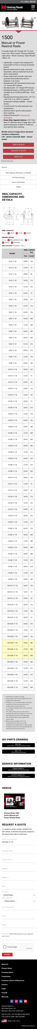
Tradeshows (6, 976)
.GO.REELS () (21, 1014)
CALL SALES (29, 2)
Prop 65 (4, 993)
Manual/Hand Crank (16, 240)
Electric (7, 242)
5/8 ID (29, 233)
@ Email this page (7, 161)
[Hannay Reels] (12, 9)
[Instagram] (16, 1001)
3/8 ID (12, 233)
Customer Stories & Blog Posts (13, 980)
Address (5, 868)
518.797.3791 (6, 1014)
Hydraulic (17, 242)
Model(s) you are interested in (9, 839)
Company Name (7, 851)
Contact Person (7, 859)
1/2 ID (20, 233)
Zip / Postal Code (8, 907)
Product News (7, 968)
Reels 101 (18, 157)
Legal (4, 988)
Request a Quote (18, 151)
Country (5, 892)
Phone (4, 925)
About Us (5, 964)
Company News (7, 972)
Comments (17, 935)
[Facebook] (11, 1001)
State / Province (7, 898)
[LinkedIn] (21, 1001)
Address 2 (5, 877)
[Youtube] (25, 1001)
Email (4, 916)
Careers (5, 984)
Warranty (5, 997)
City (3, 886)
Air (28, 240)
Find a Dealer (18, 145)
